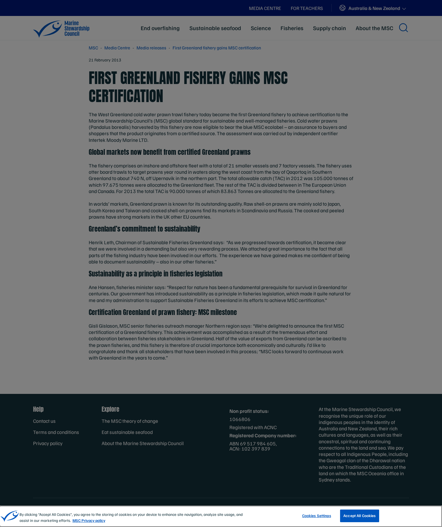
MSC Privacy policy (88, 520)
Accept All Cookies (359, 515)
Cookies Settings (316, 515)
